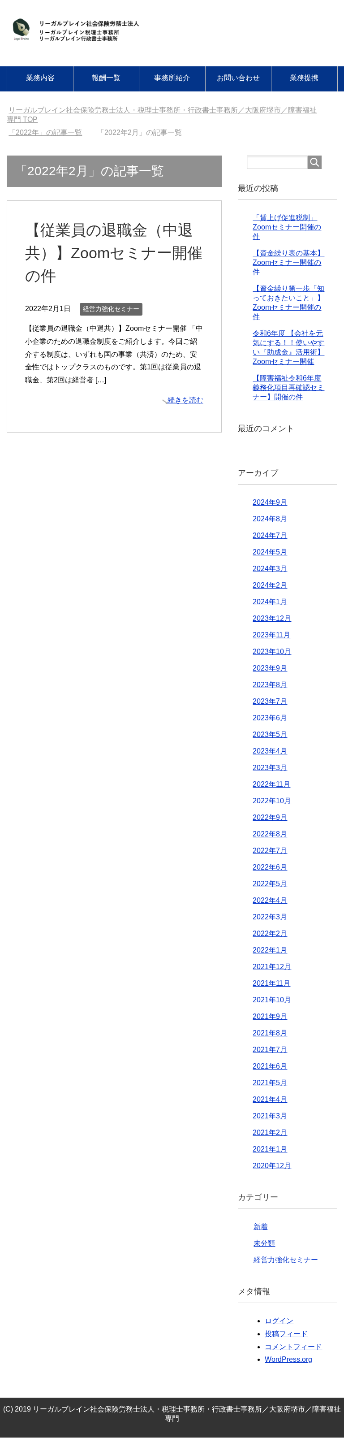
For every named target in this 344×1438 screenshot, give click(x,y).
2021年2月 (270, 1132)
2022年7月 (270, 850)
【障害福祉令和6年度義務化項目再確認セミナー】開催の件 (288, 387)
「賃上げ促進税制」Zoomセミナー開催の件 (287, 227)
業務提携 (304, 78)
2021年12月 (272, 966)
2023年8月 (270, 685)
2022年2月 (270, 933)
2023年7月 (270, 701)
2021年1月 (270, 1149)
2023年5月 (270, 734)
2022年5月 (270, 884)
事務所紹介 (172, 78)
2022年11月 (271, 784)
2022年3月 (270, 917)
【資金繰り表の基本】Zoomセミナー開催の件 (288, 262)
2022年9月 (270, 817)
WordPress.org (288, 1359)
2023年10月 (272, 651)
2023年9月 (270, 668)
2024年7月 (270, 535)
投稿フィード (286, 1334)
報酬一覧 (106, 78)
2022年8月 (270, 834)
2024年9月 (270, 502)
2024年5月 (270, 552)
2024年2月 (270, 585)
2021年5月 (270, 1083)
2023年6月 (270, 718)
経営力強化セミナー (111, 308)
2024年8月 (270, 519)
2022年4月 (270, 900)
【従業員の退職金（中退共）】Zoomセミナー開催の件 (113, 252)
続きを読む (185, 400)
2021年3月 (270, 1116)
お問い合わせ (238, 78)
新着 (261, 1226)
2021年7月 (270, 1049)
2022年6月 (270, 867)
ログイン (279, 1321)
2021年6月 (270, 1066)
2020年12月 (272, 1165)
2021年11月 (271, 983)
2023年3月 (270, 767)
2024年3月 (270, 568)
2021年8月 (270, 1033)
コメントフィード (293, 1347)
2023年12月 (272, 618)
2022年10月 (272, 801)
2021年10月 (272, 1000)
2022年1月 (270, 950)
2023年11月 (271, 635)
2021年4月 (270, 1099)
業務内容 (40, 78)
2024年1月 (270, 602)
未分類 (264, 1243)
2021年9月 (270, 1016)
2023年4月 (270, 751)
